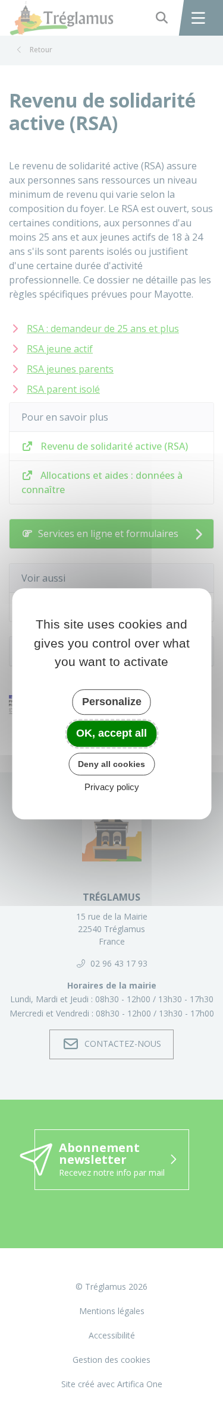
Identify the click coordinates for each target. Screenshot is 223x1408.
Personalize (112, 702)
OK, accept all (111, 733)
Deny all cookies (111, 764)
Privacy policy (111, 787)
